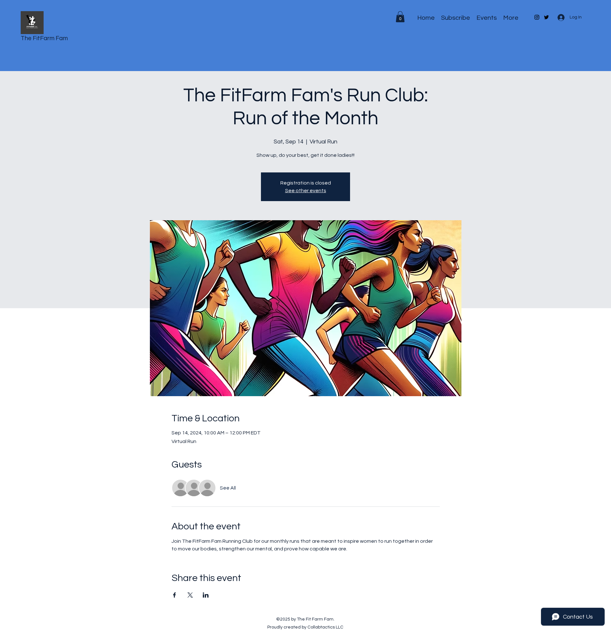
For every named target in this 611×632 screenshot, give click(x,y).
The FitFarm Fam (44, 38)
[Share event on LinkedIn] (206, 595)
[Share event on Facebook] (175, 595)
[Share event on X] (190, 595)
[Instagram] (537, 17)
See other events (305, 190)
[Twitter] (546, 17)
